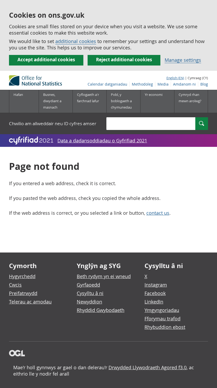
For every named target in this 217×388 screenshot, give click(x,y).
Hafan (18, 94)
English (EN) (175, 78)
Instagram (155, 285)
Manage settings (183, 60)
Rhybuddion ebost (164, 327)
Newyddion (89, 301)
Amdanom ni (184, 84)
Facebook (155, 293)
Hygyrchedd (22, 276)
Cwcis (15, 285)
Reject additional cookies (124, 60)
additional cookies (75, 41)
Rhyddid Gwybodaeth (100, 310)
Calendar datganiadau (107, 84)
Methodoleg (142, 84)
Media (163, 84)
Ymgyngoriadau (161, 310)
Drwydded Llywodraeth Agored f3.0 (147, 367)
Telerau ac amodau (30, 301)
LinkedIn (153, 301)
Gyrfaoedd (88, 285)
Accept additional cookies (46, 60)
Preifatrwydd (23, 293)
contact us (157, 213)
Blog (204, 84)
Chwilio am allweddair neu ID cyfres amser (52, 123)
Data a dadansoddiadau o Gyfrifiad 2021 (102, 140)
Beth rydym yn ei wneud (104, 276)
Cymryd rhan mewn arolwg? (190, 97)
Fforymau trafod (162, 318)
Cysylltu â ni (90, 293)
